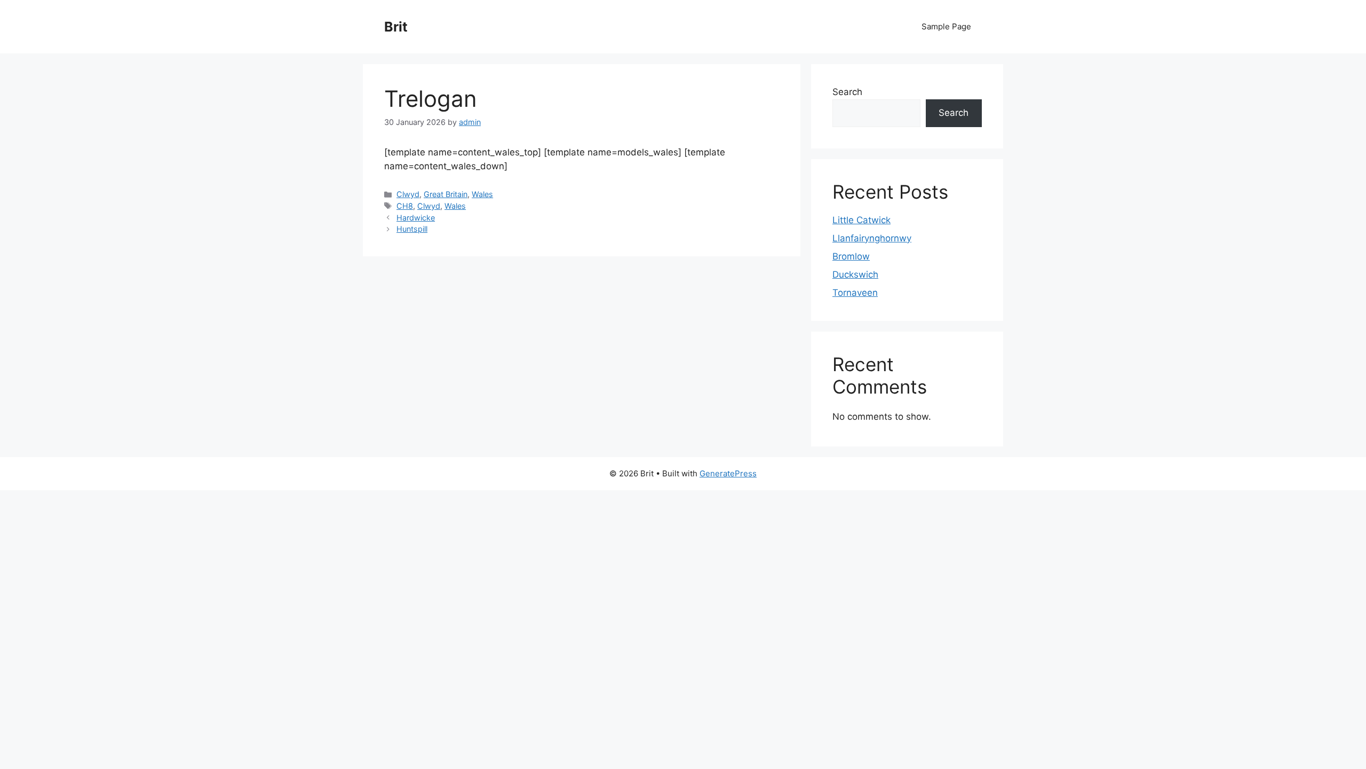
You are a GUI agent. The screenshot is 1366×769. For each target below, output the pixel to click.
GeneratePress (728, 473)
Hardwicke (415, 217)
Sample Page (946, 26)
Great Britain (445, 194)
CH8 (404, 205)
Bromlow (851, 256)
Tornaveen (855, 292)
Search (847, 92)
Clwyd (407, 194)
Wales (482, 194)
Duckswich (855, 274)
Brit (396, 27)
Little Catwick (861, 220)
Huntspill (411, 228)
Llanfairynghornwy (871, 238)
